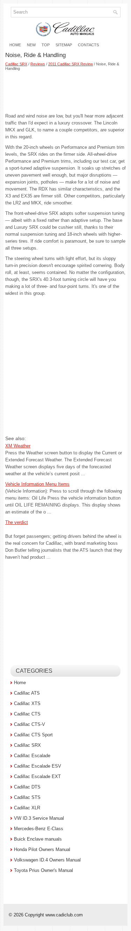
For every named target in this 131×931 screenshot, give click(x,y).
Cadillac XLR (27, 807)
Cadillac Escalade (32, 755)
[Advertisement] (65, 91)
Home (15, 45)
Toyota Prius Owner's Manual (43, 870)
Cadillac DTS (27, 787)
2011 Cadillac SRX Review (70, 64)
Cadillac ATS (27, 693)
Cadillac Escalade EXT (37, 776)
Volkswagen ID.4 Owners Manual (47, 860)
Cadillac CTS (27, 714)
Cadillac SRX (16, 64)
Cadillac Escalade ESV (37, 766)
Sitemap (64, 45)
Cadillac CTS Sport (33, 734)
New (31, 45)
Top (46, 45)
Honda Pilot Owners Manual (42, 849)
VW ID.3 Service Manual (39, 818)
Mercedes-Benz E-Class (38, 828)
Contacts (88, 45)
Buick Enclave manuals (38, 839)
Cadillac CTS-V (29, 724)
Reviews (37, 64)
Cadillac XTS (27, 703)
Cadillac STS (27, 797)
